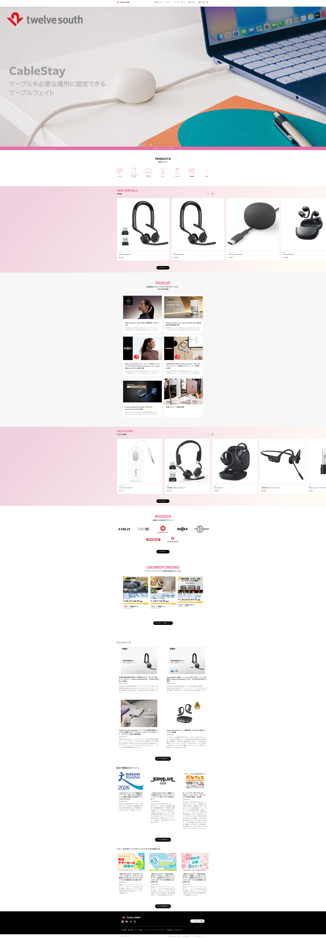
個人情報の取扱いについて (199, 936)
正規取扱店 (169, 930)
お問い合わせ (178, 930)
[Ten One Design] (202, 529)
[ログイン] (200, 2)
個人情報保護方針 (186, 936)
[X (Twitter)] (131, 921)
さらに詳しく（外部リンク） (163, 623)
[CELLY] (124, 529)
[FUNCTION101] (144, 529)
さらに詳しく (163, 268)
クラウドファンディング (158, 930)
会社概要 (123, 930)
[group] (163, 77)
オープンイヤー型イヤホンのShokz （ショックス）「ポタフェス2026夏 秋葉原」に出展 (194, 795)
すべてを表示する (163, 759)
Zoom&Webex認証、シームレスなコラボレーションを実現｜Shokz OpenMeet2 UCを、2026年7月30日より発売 (187, 679)
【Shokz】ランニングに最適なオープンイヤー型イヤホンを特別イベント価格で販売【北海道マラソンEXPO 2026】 (131, 796)
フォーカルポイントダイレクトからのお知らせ (138, 849)
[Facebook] (126, 921)
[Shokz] (182, 529)
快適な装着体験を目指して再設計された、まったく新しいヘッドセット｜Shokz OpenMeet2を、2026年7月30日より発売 (139, 679)
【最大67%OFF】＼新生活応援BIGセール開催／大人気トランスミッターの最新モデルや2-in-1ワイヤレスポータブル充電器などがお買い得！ (194, 878)
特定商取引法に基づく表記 (173, 936)
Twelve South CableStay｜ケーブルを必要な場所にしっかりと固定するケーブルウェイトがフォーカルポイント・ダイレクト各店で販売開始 (139, 732)
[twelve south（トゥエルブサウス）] (173, 539)
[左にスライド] (208, 193)
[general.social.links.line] (122, 921)
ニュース (146, 930)
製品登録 (130, 930)
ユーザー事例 (138, 930)
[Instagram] (135, 921)
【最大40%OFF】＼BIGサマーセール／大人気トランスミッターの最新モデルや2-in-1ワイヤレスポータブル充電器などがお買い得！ (131, 877)
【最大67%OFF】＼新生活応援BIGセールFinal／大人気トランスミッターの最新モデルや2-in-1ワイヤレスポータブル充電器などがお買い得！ (163, 878)
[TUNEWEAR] (153, 539)
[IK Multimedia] (163, 529)
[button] (158, 2)
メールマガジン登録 (197, 921)
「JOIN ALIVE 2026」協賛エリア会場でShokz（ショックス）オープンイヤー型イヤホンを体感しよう (162, 796)
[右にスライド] (212, 193)
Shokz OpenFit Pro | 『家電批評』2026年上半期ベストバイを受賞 (186, 731)
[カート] (203, 2)
